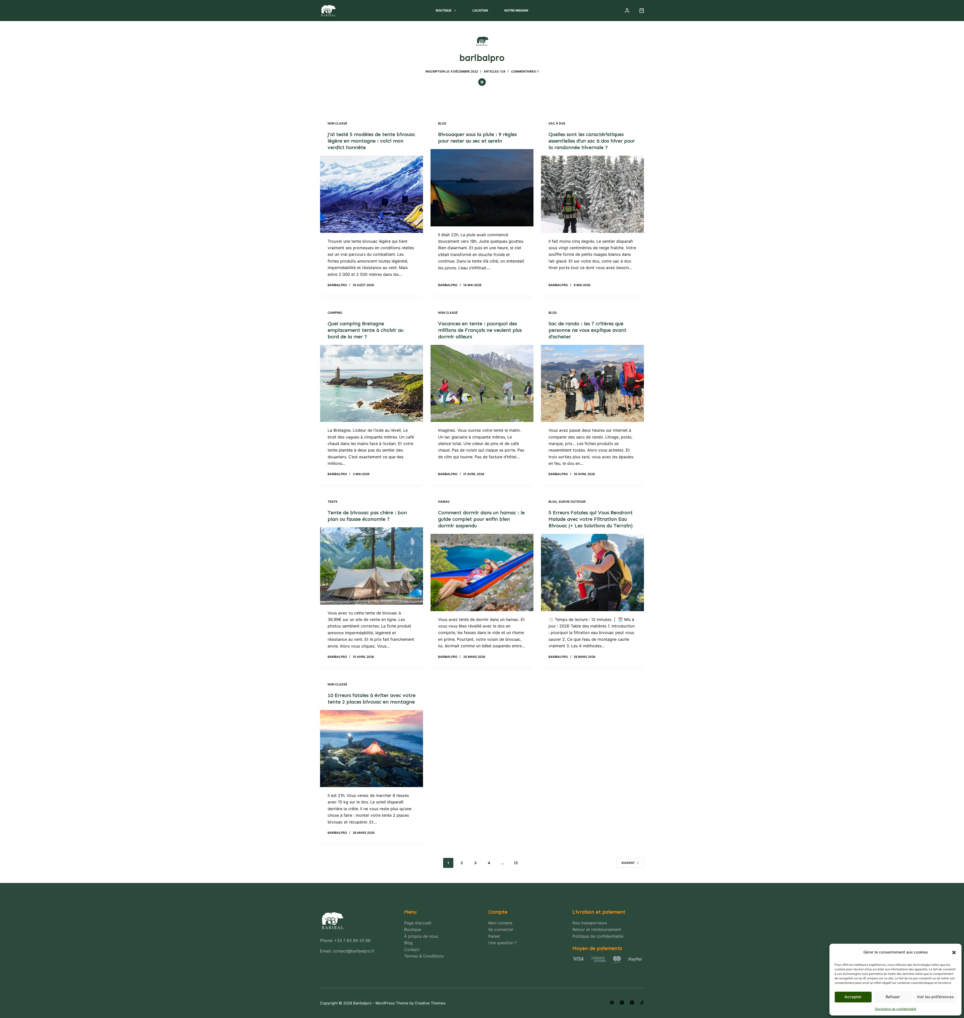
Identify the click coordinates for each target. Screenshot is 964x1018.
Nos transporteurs (589, 922)
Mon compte (500, 922)
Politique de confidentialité (597, 936)
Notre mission (516, 10)
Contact (411, 949)
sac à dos (557, 123)
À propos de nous (421, 936)
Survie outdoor (572, 501)
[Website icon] (482, 82)
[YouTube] (632, 1002)
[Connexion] (627, 10)
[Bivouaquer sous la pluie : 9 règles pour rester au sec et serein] (482, 187)
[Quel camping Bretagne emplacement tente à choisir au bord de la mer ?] (371, 383)
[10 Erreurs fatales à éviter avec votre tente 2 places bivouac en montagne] (371, 748)
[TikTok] (642, 1002)
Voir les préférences (935, 996)
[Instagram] (622, 1002)
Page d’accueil (417, 922)
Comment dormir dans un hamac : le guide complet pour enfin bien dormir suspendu (481, 519)
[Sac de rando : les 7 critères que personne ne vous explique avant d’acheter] (592, 383)
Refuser (893, 996)
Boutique (443, 10)
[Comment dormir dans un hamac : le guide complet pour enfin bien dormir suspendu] (482, 572)
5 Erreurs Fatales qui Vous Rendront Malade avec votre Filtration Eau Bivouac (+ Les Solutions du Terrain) (591, 519)
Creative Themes (430, 1003)
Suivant (628, 863)
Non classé (337, 123)
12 (516, 863)
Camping (335, 312)
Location (480, 10)
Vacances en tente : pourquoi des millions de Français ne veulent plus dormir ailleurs (480, 330)
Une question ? (502, 942)
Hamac (444, 501)
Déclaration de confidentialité (895, 1009)
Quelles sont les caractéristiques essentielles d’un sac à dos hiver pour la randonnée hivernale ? (592, 140)
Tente (332, 501)
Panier (494, 936)
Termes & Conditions (424, 956)
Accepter (853, 996)
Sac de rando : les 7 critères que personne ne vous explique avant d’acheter (587, 330)
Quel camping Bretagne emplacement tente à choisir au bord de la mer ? (365, 330)
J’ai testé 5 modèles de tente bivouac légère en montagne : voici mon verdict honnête (371, 140)
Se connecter (500, 929)
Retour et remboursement (596, 929)
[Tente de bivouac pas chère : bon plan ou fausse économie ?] (371, 566)
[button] (953, 952)
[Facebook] (612, 1002)
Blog (442, 123)
